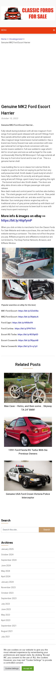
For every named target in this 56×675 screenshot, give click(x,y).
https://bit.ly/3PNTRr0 (25, 328)
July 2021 (5, 637)
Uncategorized (16, 39)
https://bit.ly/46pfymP (16, 220)
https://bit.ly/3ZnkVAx (28, 311)
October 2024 (7, 554)
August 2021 (7, 631)
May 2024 (5, 571)
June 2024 (6, 565)
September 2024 (9, 560)
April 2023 (5, 620)
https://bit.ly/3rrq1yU (27, 346)
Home (4, 39)
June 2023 (6, 609)
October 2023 (7, 593)
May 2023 (5, 615)
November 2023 (8, 587)
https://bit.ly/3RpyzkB (28, 340)
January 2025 (7, 549)
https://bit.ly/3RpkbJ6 (28, 317)
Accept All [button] (27, 668)
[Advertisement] (28, 74)
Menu (4, 30)
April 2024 (5, 576)
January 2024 (7, 582)
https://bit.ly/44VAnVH (22, 323)
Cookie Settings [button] (12, 668)
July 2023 (5, 604)
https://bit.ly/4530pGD (28, 334)
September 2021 (9, 626)
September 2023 (9, 598)
